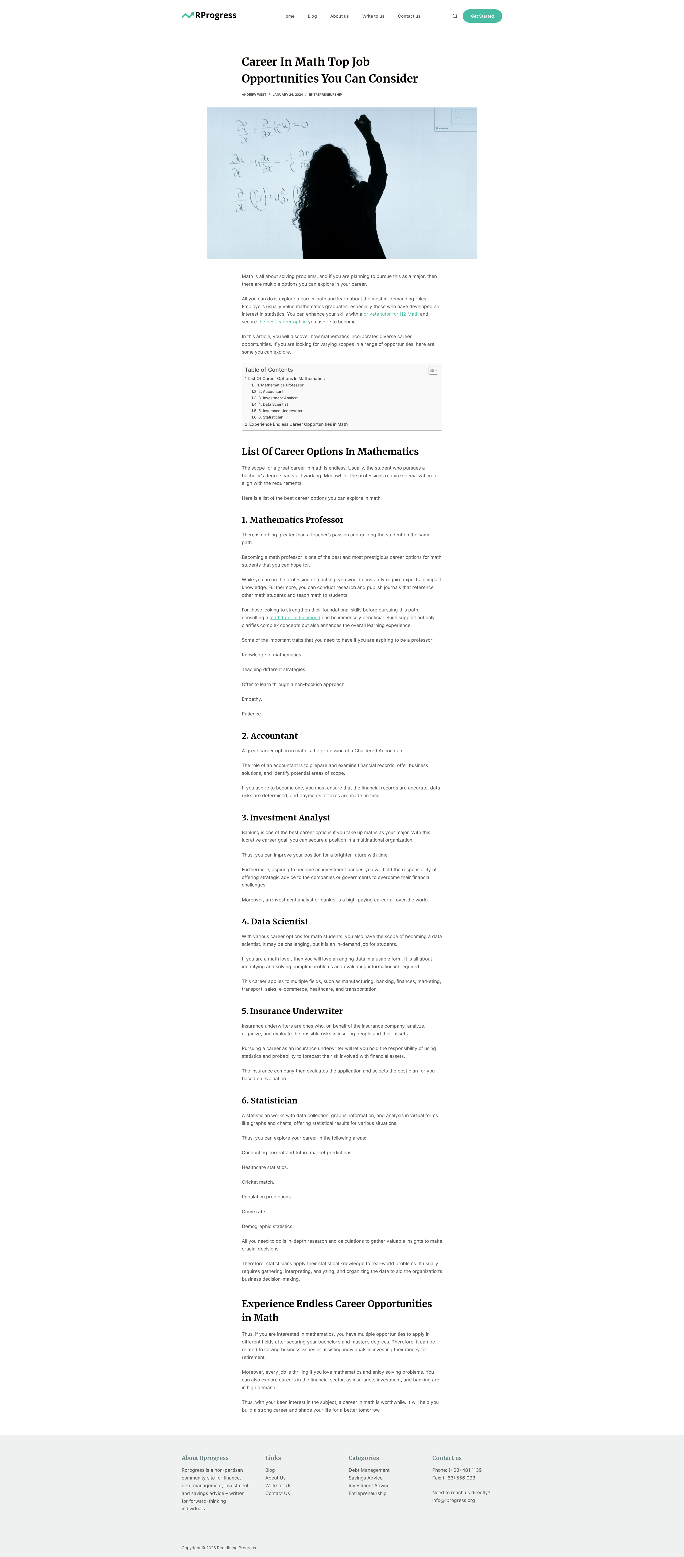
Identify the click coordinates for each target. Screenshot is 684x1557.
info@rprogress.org (453, 1500)
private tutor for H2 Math (391, 314)
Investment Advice (369, 1485)
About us (339, 16)
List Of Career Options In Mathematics (287, 378)
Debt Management (369, 1470)
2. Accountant (272, 391)
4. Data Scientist (274, 404)
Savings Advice (366, 1478)
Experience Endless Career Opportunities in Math (299, 424)
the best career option (282, 321)
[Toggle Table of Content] (431, 370)
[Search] (455, 16)
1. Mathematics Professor (281, 385)
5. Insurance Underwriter (281, 410)
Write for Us (278, 1485)
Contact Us (277, 1493)
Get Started (482, 16)
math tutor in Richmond (295, 617)
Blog (312, 16)
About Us (275, 1478)
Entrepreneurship (325, 94)
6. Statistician (271, 417)
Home (288, 16)
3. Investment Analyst (278, 398)
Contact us (409, 16)
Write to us (373, 16)
